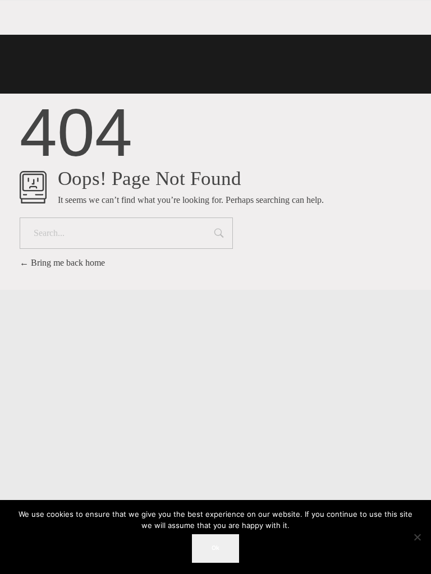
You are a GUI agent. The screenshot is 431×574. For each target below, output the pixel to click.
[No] (417, 537)
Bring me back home (67, 262)
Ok (215, 548)
